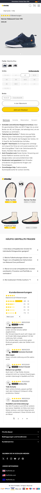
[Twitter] (3, 459)
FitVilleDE (17, 485)
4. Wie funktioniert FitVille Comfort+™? (17, 280)
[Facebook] (7, 459)
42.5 (34, 75)
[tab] (7, 120)
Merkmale (6, 120)
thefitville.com (11, 475)
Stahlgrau (15, 65)
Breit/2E (6, 98)
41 (16, 75)
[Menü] (39, 5)
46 (7, 84)
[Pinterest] (23, 459)
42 (25, 75)
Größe (20, 71)
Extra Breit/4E (17, 98)
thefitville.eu (10, 480)
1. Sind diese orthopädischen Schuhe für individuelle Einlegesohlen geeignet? (17, 250)
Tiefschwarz (9, 65)
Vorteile (15, 120)
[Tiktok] (19, 459)
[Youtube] (15, 459)
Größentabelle (34, 71)
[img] (16, 322)
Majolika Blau (4, 66)
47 (25, 84)
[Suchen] (30, 5)
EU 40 (7, 75)
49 (34, 84)
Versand (34, 120)
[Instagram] (11, 459)
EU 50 (7, 88)
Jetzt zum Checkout (21, 110)
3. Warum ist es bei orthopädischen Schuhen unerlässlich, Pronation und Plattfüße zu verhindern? (19, 271)
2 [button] (18, 419)
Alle (13, 11)
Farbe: (9, 61)
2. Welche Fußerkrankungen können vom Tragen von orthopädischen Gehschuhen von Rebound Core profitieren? (17, 260)
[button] (5, 15)
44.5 (25, 80)
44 (16, 80)
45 (34, 80)
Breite (4, 93)
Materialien (25, 120)
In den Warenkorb (20, 103)
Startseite (6, 11)
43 (7, 80)
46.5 (15, 84)
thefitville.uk (10, 471)
